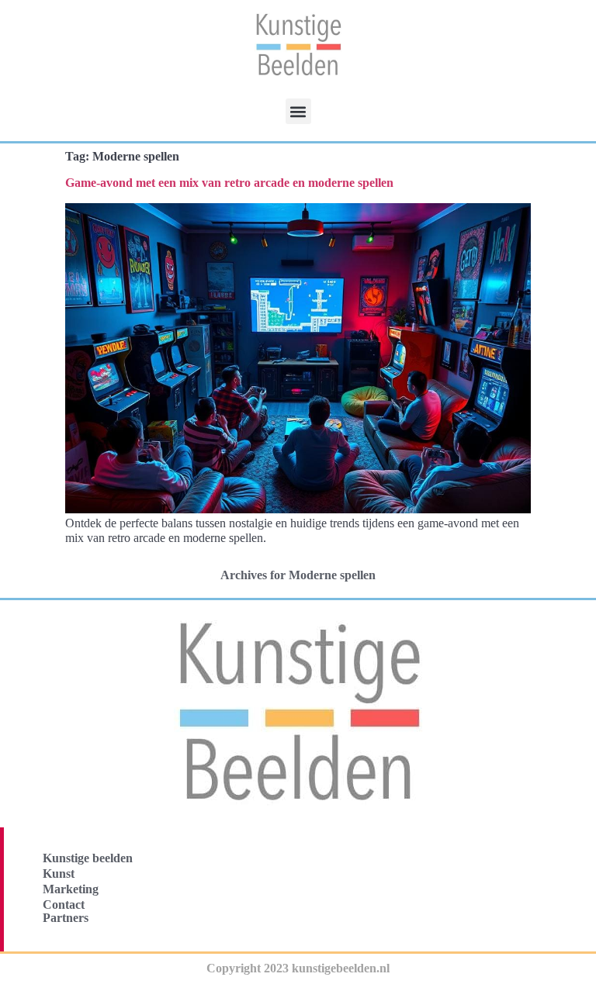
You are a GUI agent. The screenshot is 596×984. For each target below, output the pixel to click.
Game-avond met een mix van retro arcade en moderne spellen (229, 182)
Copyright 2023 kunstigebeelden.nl (298, 968)
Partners (65, 917)
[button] (298, 111)
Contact (64, 904)
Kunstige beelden (88, 858)
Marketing (71, 889)
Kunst (58, 873)
